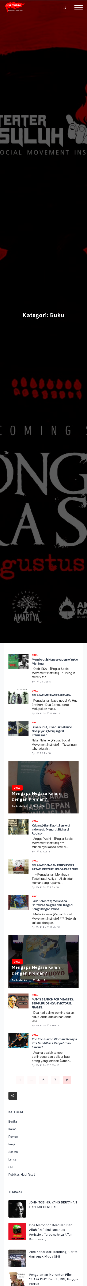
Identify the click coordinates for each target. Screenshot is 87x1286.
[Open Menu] (78, 7)
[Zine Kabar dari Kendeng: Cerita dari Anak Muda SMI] (17, 1258)
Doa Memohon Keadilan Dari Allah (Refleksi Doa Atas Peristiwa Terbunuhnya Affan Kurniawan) (51, 1232)
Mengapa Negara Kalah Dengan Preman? (36, 796)
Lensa (12, 1159)
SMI (10, 1167)
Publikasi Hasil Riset (21, 1174)
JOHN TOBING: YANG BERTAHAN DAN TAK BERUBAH (53, 1204)
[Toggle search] (64, 7)
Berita (12, 1121)
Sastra (13, 1152)
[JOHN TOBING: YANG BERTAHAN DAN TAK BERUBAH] (17, 1209)
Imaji (11, 1144)
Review (13, 1137)
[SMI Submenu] (75, 1169)
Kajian (12, 1129)
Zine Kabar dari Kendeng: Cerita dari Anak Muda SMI (53, 1254)
